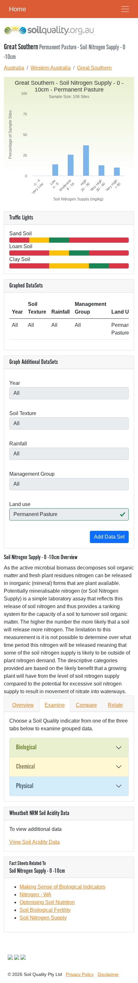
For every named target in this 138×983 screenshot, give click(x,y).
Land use (19, 504)
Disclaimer (108, 974)
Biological (26, 747)
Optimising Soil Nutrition (47, 902)
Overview (23, 705)
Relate (115, 705)
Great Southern (94, 68)
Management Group (32, 474)
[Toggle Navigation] (125, 9)
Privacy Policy (80, 974)
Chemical (25, 767)
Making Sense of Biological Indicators (62, 887)
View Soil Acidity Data (34, 842)
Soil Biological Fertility (45, 910)
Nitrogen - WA (35, 894)
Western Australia (50, 68)
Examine (55, 705)
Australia (14, 68)
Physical (24, 786)
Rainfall (18, 443)
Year (14, 383)
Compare (86, 705)
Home (17, 9)
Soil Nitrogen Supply (43, 917)
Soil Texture (22, 413)
